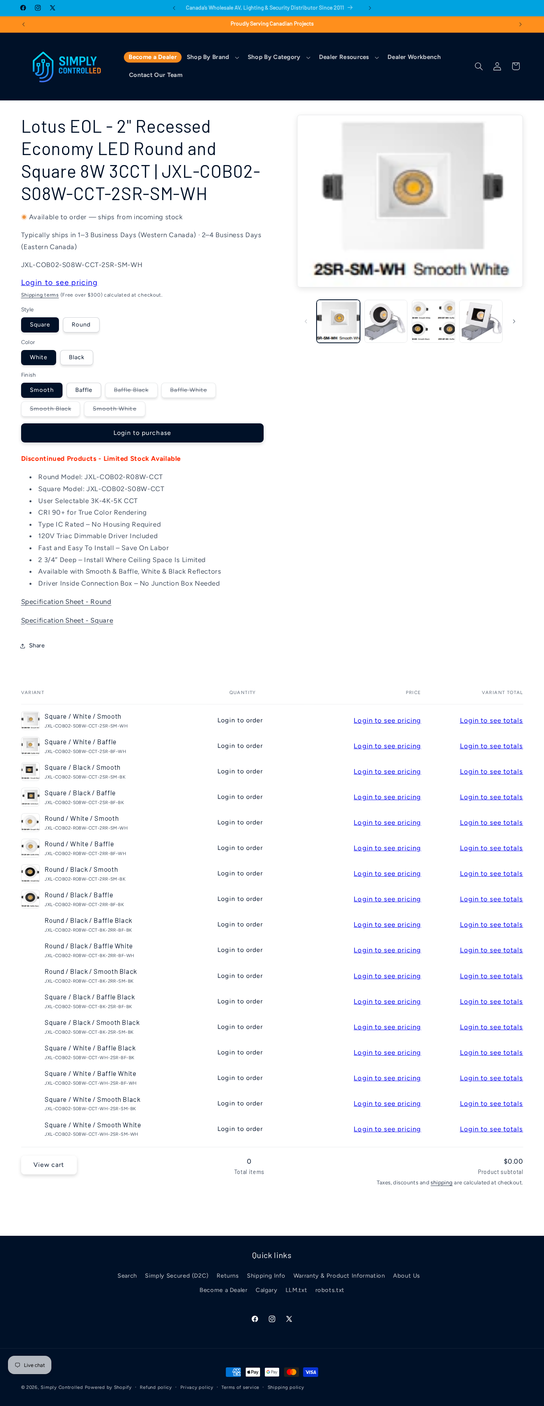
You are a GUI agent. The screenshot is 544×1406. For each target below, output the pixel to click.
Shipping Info (266, 1275)
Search (127, 1275)
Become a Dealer (223, 1290)
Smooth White (119, 410)
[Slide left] (306, 321)
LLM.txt (296, 1290)
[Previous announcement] (174, 8)
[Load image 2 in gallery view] (386, 321)
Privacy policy (196, 1387)
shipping (441, 1182)
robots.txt (329, 1290)
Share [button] (37, 645)
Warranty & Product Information (339, 1275)
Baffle (83, 389)
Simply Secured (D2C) (177, 1275)
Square (40, 324)
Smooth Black (55, 410)
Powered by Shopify (108, 1387)
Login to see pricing (59, 282)
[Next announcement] (370, 8)
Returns (228, 1275)
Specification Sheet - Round (66, 602)
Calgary (266, 1290)
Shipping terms (40, 295)
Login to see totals (491, 720)
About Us (406, 1275)
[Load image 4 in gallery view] (481, 321)
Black (76, 357)
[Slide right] (514, 321)
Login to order (240, 720)
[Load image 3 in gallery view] (433, 321)
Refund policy (156, 1387)
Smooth (42, 389)
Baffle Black (136, 391)
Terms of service (240, 1387)
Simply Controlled (62, 1387)
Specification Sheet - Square (67, 620)
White (38, 357)
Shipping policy (286, 1387)
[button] (212, 57)
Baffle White (193, 391)
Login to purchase (142, 433)
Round (81, 324)
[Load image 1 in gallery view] (338, 321)
